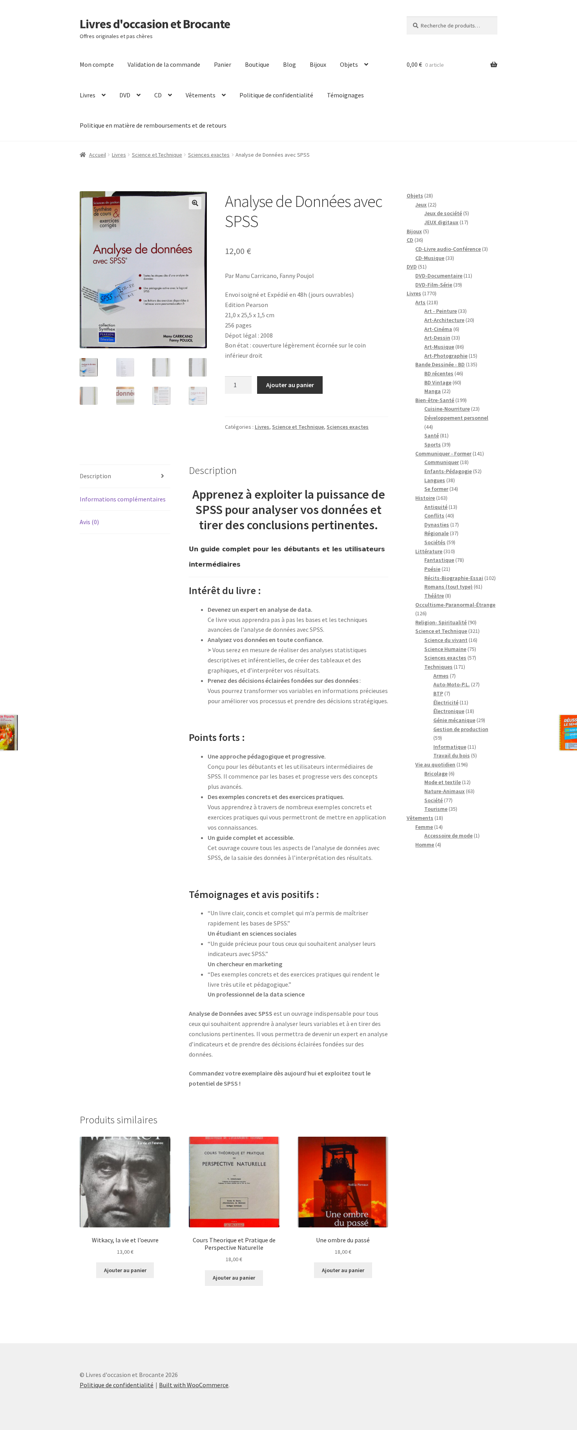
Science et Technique (157, 154)
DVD (124, 95)
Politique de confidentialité (276, 95)
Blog (289, 64)
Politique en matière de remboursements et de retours (153, 125)
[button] (195, 203)
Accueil (97, 154)
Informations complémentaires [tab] (123, 499)
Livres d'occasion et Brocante (155, 24)
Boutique (257, 64)
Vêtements (200, 95)
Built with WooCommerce (193, 1385)
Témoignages (345, 95)
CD (158, 95)
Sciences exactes (209, 154)
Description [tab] (95, 476)
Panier (222, 64)
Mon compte (97, 64)
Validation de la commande (164, 64)
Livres (87, 95)
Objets (349, 64)
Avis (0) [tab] (89, 522)
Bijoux (318, 64)
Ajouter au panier (290, 385)
